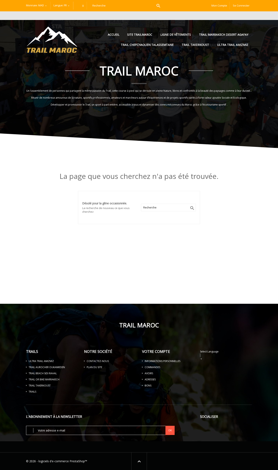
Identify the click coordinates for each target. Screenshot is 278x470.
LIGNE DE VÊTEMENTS (175, 34)
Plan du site (94, 367)
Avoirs (149, 373)
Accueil (114, 34)
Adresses (150, 379)
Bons (148, 385)
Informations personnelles (162, 361)
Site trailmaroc (139, 34)
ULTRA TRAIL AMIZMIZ (232, 45)
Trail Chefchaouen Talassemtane (147, 45)
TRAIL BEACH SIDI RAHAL (43, 373)
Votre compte (156, 351)
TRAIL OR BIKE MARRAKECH (44, 379)
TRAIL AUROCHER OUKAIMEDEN (47, 367)
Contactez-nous (98, 361)
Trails (32, 391)
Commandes (152, 367)
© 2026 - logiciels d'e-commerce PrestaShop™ (56, 461)
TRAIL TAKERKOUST (195, 45)
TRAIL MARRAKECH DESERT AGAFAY (223, 34)
